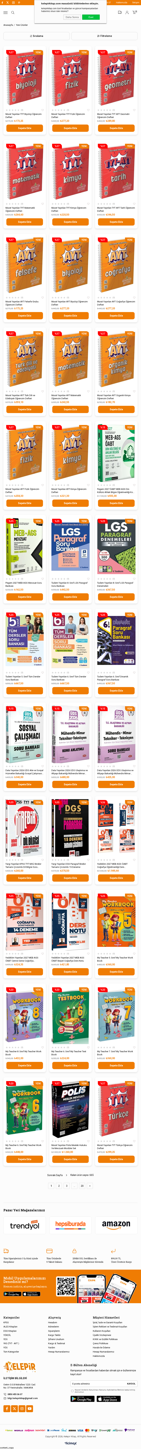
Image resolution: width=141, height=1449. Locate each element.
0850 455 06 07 (15, 1394)
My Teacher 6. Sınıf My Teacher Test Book (68, 1053)
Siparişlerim (54, 1331)
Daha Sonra (72, 17)
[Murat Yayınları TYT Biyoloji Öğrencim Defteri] (25, 78)
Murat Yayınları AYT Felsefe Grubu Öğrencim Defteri (22, 303)
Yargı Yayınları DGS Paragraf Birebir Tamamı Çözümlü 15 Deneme (68, 865)
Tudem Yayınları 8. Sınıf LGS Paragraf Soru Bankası (69, 584)
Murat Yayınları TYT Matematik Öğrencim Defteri (20, 209)
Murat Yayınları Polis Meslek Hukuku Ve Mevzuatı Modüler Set (69, 1147)
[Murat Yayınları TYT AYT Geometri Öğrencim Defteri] (116, 78)
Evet (91, 17)
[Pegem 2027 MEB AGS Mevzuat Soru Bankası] (25, 547)
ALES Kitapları (10, 1326)
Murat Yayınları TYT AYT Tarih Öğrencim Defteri (116, 209)
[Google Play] (82, 1399)
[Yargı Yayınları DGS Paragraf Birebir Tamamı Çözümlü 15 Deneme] (70, 828)
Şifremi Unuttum (56, 1339)
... (74, 1186)
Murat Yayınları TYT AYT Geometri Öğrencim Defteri (113, 115)
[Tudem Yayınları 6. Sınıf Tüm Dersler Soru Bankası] (70, 640)
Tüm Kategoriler (11, 1351)
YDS (5, 1339)
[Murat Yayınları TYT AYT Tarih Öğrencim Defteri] (116, 172)
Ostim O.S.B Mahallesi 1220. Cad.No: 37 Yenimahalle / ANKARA (19, 1386)
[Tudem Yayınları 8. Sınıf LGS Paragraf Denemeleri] (116, 547)
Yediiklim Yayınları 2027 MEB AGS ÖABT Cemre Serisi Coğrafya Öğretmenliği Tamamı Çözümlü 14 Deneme (22, 959)
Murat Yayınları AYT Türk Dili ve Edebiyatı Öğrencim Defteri (20, 397)
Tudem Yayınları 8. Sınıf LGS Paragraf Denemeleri (115, 584)
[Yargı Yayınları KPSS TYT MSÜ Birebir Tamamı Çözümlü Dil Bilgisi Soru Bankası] (25, 828)
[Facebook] (6, 1408)
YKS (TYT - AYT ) (11, 1343)
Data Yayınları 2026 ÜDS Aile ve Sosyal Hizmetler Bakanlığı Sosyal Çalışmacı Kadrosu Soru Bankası (24, 772)
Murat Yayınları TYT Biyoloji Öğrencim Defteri (24, 115)
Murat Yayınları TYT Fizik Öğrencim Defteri (68, 115)
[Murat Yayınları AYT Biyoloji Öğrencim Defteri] (70, 265)
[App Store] (109, 1399)
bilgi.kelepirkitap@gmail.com (23, 1398)
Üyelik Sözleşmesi (102, 1335)
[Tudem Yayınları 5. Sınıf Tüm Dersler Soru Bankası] (25, 640)
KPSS (6, 1322)
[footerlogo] (19, 1367)
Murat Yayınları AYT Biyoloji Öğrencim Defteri (69, 303)
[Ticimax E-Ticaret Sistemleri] (70, 1444)
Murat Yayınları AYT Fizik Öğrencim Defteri (22, 490)
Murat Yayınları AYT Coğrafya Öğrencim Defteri (116, 303)
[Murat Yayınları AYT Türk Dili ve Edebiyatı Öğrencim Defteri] (25, 359)
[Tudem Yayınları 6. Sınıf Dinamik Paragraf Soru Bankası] (116, 640)
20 (82, 1186)
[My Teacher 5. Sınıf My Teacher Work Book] (116, 921)
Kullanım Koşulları (101, 1331)
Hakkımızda (121, 2)
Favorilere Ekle (42, 110)
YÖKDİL (7, 1335)
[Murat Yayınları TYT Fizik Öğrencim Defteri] (70, 78)
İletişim (135, 2)
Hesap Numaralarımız (58, 1351)
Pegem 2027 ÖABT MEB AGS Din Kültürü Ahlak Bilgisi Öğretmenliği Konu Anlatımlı (116, 491)
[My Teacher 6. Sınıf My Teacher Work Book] (25, 1109)
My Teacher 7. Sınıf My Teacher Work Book (115, 1053)
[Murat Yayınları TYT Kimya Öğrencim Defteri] (70, 172)
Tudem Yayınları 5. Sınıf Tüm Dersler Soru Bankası (23, 678)
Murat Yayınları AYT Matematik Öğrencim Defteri (66, 397)
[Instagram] (22, 1408)
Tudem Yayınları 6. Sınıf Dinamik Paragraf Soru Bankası (112, 678)
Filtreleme (106, 36)
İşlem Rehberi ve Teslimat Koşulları (110, 1326)
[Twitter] (14, 1408)
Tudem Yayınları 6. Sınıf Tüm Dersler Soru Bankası (68, 678)
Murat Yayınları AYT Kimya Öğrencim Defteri (68, 490)
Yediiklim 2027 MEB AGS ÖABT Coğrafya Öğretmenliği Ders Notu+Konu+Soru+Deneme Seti (112, 866)
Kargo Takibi (54, 1335)
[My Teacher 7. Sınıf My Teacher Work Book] (116, 1015)
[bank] (70, 1430)
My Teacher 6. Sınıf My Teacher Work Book (23, 1147)
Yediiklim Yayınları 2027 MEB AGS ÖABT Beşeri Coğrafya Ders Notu (67, 959)
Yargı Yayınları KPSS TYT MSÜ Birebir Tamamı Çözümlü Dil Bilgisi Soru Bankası (23, 866)
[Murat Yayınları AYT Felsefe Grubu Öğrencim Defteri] (25, 265)
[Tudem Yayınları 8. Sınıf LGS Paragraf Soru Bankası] (70, 547)
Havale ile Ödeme (101, 1347)
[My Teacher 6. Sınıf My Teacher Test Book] (70, 1015)
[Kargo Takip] (120, 12)
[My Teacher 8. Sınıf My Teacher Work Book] (25, 1015)
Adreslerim (53, 1326)
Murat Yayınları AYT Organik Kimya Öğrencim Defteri (114, 397)
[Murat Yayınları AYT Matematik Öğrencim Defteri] (70, 359)
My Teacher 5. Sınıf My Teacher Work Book (115, 959)
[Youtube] (29, 1408)
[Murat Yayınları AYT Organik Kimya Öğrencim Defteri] (116, 359)
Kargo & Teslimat (56, 1343)
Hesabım (52, 1322)
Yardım (51, 1347)
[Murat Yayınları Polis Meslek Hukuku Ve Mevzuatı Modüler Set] (70, 1109)
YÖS (5, 1347)
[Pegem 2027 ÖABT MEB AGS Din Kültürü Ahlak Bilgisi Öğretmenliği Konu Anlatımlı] (116, 453)
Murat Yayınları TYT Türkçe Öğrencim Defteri (115, 1147)
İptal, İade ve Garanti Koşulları (107, 1322)
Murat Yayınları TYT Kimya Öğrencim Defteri (68, 209)
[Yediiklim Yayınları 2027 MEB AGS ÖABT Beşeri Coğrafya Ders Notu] (70, 921)
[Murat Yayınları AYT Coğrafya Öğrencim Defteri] (116, 265)
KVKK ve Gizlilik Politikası (105, 1339)
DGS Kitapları (10, 1331)
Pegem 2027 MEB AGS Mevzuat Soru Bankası (24, 584)
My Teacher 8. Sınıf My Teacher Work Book (23, 1053)
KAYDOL (131, 1383)
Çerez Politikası (100, 1343)
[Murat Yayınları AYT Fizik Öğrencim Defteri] (25, 453)
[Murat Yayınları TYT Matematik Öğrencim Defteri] (25, 172)
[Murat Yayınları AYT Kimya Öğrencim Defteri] (70, 453)
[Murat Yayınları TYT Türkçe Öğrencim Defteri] (116, 1109)
